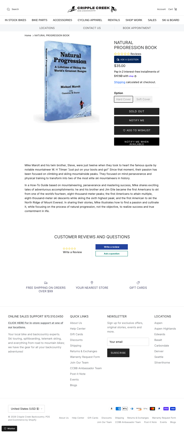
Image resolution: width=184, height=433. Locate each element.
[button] (122, 53)
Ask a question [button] (111, 253)
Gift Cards (76, 334)
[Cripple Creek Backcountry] (92, 9)
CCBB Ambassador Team (86, 368)
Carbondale (161, 345)
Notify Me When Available (137, 143)
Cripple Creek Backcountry (30, 416)
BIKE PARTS (39, 20)
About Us (76, 323)
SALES (152, 20)
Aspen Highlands (165, 328)
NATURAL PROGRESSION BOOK (52, 35)
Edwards (159, 334)
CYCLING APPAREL (90, 20)
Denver (159, 351)
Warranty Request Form (85, 357)
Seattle (158, 357)
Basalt (158, 340)
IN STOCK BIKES (15, 20)
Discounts (76, 340)
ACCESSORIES (62, 20)
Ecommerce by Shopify (24, 419)
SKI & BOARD (170, 20)
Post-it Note (78, 373)
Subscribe (118, 352)
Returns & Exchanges (83, 351)
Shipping (119, 82)
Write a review (111, 247)
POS (48, 416)
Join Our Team (79, 362)
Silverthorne (162, 362)
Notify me (136, 120)
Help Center (78, 328)
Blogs (73, 385)
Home (28, 35)
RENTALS (114, 20)
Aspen (158, 323)
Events (74, 379)
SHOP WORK (134, 20)
